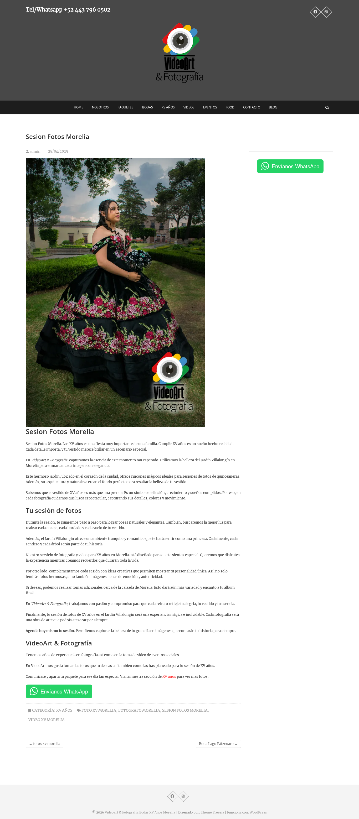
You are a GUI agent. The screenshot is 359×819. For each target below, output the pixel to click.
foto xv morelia (98, 710)
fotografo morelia (139, 710)
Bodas (147, 107)
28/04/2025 (57, 151)
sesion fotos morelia (185, 710)
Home (78, 107)
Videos (188, 107)
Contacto (251, 107)
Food (230, 107)
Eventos (210, 107)
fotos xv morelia (44, 744)
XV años (169, 676)
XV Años (168, 107)
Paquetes (125, 107)
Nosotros (100, 107)
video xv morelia (46, 719)
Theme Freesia (212, 812)
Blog (273, 107)
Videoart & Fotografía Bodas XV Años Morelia (140, 812)
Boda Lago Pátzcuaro (218, 744)
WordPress (258, 812)
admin (34, 151)
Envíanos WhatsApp (64, 691)
